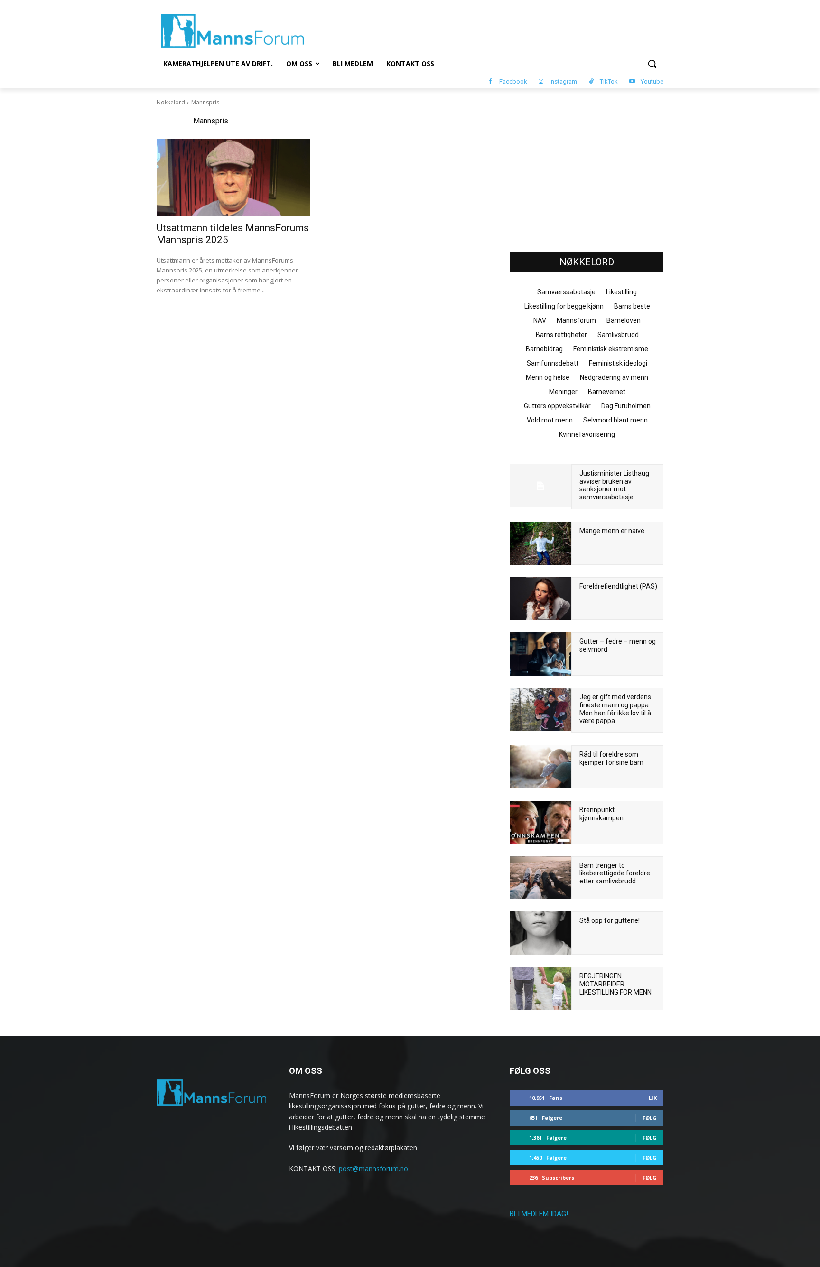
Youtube (652, 81)
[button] (652, 63)
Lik (653, 1097)
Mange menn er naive (611, 531)
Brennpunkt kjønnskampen (601, 814)
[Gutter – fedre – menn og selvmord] (540, 654)
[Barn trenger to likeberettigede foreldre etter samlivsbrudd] (540, 878)
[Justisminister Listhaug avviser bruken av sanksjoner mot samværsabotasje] (540, 485)
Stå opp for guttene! (609, 920)
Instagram (563, 81)
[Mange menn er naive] (540, 543)
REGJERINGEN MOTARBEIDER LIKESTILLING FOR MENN (615, 984)
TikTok (609, 81)
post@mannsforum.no (373, 1168)
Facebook (513, 81)
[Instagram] (541, 81)
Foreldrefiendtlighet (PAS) (618, 586)
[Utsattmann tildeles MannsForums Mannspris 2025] (233, 177)
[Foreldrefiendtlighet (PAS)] (540, 598)
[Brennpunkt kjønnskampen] (540, 822)
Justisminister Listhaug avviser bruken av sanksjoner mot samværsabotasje (614, 485)
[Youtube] (631, 81)
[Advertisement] (586, 171)
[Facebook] (490, 81)
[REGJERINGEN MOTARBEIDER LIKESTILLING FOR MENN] (540, 988)
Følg (650, 1117)
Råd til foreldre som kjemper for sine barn (611, 758)
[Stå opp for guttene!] (540, 933)
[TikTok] (591, 81)
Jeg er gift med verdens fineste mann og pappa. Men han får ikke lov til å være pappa (615, 708)
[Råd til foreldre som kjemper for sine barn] (540, 766)
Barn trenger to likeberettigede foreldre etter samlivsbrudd (614, 873)
